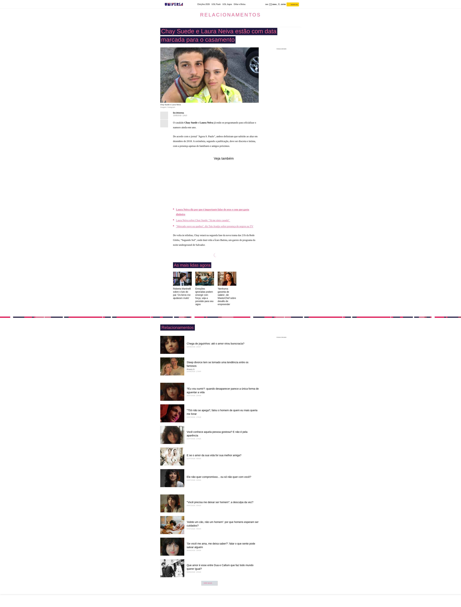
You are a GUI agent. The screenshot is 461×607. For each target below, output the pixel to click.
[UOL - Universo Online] (185, 4)
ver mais (208, 583)
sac (266, 4)
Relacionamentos (230, 14)
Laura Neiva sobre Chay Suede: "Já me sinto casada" (203, 220)
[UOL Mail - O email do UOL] (273, 4)
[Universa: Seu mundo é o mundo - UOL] (174, 4)
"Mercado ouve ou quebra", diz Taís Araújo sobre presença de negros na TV (214, 226)
